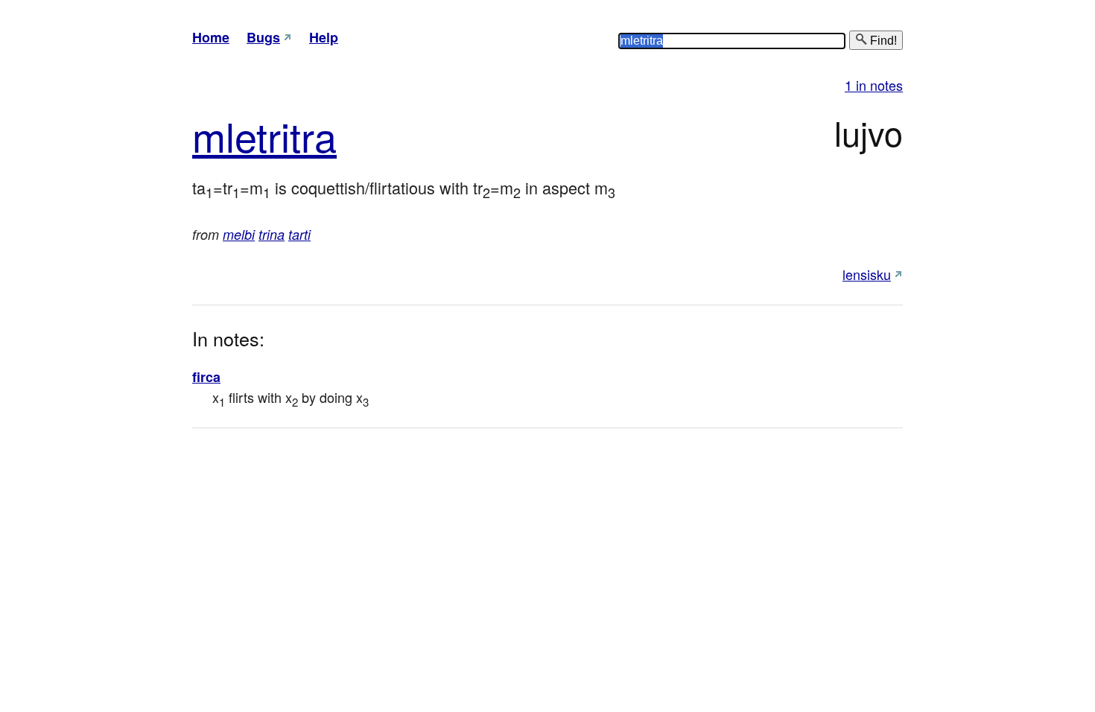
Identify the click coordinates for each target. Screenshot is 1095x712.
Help (323, 37)
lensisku (866, 274)
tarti (299, 234)
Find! (882, 40)
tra (313, 135)
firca (206, 377)
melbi (239, 234)
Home (210, 37)
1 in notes (874, 85)
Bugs (263, 37)
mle (224, 135)
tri (273, 135)
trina (271, 234)
